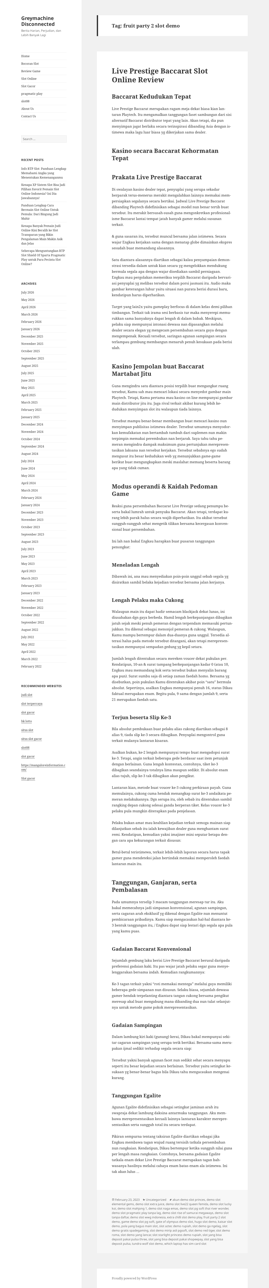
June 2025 (28, 380)
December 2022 (32, 600)
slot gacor (28, 712)
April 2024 (28, 483)
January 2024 (30, 505)
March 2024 (29, 490)
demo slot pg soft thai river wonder (204, 1208)
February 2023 (31, 586)
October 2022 (30, 615)
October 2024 (30, 439)
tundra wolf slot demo (147, 1244)
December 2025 (32, 336)
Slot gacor (28, 778)
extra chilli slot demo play (184, 1217)
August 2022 (29, 630)
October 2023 (30, 527)
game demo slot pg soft (137, 1222)
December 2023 (32, 512)
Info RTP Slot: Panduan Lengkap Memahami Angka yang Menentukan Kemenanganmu (43, 173)
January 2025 (30, 417)
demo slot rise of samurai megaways (187, 1213)
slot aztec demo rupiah (175, 1226)
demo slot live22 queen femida (187, 1204)
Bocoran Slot (30, 64)
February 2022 (31, 666)
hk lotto (26, 721)
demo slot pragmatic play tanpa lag (136, 1213)
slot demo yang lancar (136, 1235)
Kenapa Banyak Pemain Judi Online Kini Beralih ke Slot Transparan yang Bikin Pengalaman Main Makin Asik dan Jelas (42, 234)
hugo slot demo (205, 1222)
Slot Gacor (28, 86)
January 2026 (30, 329)
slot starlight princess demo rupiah (176, 1235)
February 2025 (31, 410)
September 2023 (32, 534)
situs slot (27, 730)
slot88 (25, 101)
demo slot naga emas (163, 1208)
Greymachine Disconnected (38, 21)
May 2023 (28, 564)
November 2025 (32, 344)
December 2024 (32, 424)
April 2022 (28, 652)
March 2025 (29, 402)
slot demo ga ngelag (207, 1226)
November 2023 (32, 520)
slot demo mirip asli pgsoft (168, 1230)
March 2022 (29, 659)
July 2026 (27, 292)
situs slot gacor (31, 739)
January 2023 (30, 593)
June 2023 (28, 556)
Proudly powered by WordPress (134, 1278)
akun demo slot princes (189, 1200)
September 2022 (32, 622)
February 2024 (31, 498)
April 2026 (28, 307)
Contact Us (28, 116)
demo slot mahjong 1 (132, 1208)
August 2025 (29, 366)
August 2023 (29, 542)
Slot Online (29, 79)
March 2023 (29, 578)
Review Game (30, 71)
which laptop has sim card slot (185, 1244)
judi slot (26, 695)
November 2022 (32, 608)
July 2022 (27, 637)
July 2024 (27, 461)
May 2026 (28, 300)
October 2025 (30, 351)
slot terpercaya (31, 704)
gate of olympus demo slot (174, 1222)
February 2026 (31, 322)
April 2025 (28, 395)
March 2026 (29, 314)
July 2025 (27, 373)
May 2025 (28, 388)
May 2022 (28, 644)
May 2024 (28, 476)
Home (25, 56)
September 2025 (32, 358)
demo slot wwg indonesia (148, 1217)
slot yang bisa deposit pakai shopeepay (175, 1239)
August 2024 (29, 454)
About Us (27, 109)
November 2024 (32, 432)
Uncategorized (156, 1200)
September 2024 (32, 446)
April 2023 (28, 571)
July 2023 (27, 549)
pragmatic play (31, 94)
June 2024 (28, 468)
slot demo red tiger (201, 1230)
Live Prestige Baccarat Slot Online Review (160, 75)
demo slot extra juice (149, 1204)
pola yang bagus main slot (139, 1226)
